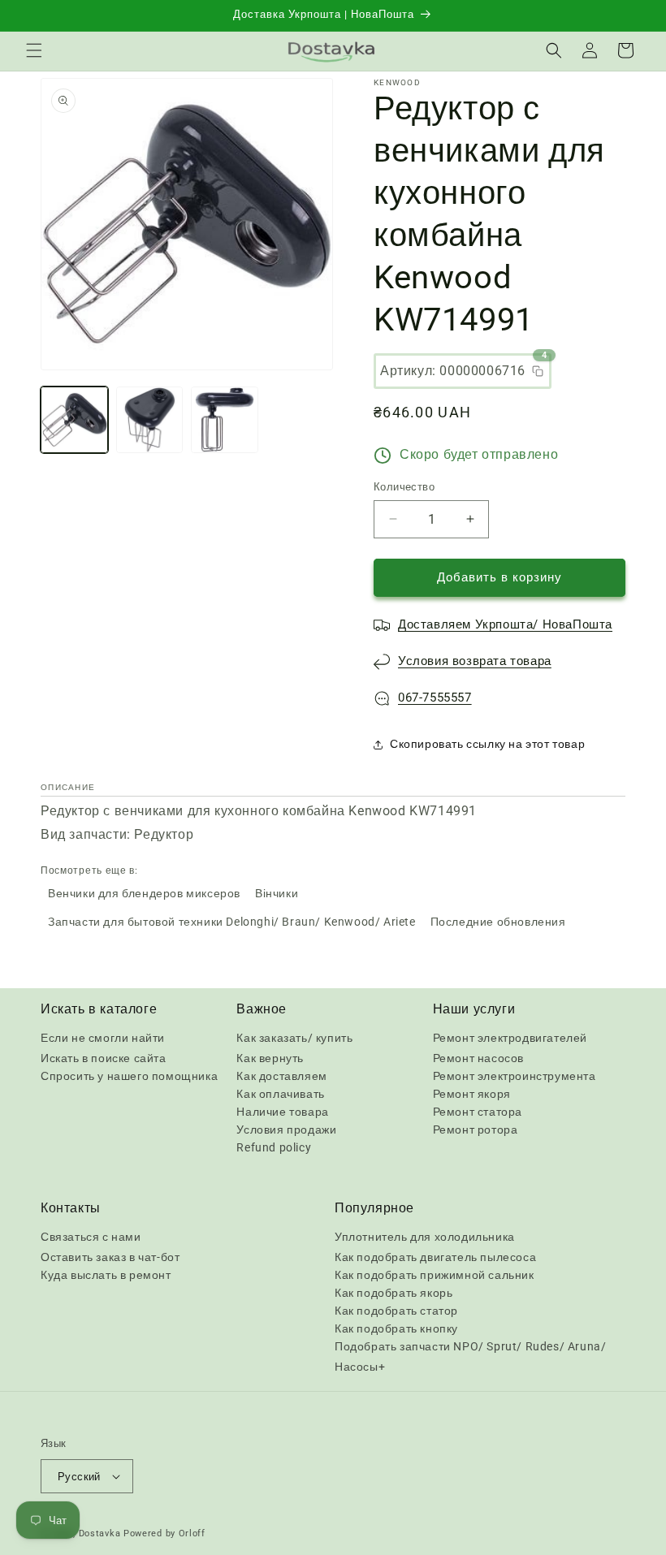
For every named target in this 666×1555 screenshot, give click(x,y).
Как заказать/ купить (294, 1037)
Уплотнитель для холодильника (425, 1236)
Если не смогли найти (103, 1037)
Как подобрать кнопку (396, 1328)
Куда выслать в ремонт (106, 1274)
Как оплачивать (280, 1093)
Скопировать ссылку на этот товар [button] (487, 743)
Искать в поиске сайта (103, 1058)
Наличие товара (282, 1111)
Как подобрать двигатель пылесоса (435, 1256)
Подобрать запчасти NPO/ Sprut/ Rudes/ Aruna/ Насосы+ (470, 1356)
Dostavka (100, 1533)
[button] (34, 50)
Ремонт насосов (478, 1058)
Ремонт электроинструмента (514, 1075)
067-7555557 (435, 697)
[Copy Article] (537, 371)
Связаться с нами (91, 1236)
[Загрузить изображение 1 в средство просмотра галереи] (74, 420)
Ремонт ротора (475, 1129)
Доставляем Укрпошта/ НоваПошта (505, 624)
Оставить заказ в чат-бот (110, 1256)
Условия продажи (286, 1129)
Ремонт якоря (472, 1093)
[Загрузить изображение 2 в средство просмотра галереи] (150, 420)
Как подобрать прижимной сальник (434, 1274)
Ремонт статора (477, 1111)
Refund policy (273, 1147)
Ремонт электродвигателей (510, 1037)
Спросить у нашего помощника (129, 1075)
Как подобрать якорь (393, 1292)
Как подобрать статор (396, 1310)
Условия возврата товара (474, 661)
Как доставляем (281, 1075)
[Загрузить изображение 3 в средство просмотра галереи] (224, 420)
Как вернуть (270, 1058)
